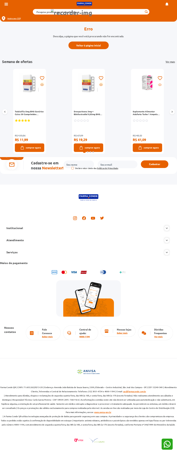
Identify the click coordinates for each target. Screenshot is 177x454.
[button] (71, 12)
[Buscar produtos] (146, 12)
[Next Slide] (172, 112)
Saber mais (47, 336)
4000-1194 (84, 336)
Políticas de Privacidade (107, 168)
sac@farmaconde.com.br (134, 391)
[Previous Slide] (5, 112)
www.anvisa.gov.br (102, 412)
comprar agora (33, 147)
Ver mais (170, 61)
